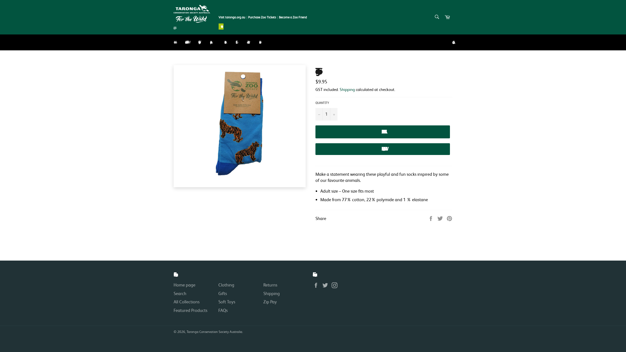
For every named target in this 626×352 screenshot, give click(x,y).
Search (180, 293)
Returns (270, 284)
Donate (221, 26)
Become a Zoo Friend (293, 17)
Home (174, 42)
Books (259, 42)
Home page (184, 284)
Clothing (226, 284)
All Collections (187, 301)
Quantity (322, 103)
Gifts (236, 42)
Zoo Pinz (247, 42)
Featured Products (190, 310)
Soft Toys (198, 42)
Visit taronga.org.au (232, 17)
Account (452, 42)
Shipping (347, 89)
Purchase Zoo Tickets (262, 17)
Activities (224, 42)
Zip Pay (270, 301)
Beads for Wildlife (186, 42)
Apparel (210, 42)
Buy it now (382, 149)
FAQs (223, 310)
